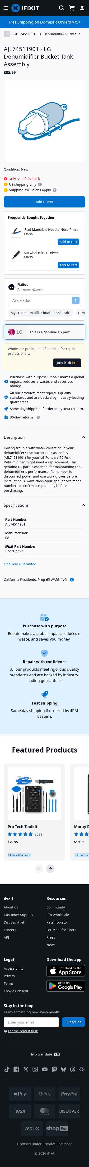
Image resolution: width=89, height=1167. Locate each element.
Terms (9, 983)
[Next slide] (50, 868)
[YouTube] (45, 1069)
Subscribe (73, 1022)
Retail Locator (57, 922)
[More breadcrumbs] (7, 34)
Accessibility (13, 968)
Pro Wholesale (58, 914)
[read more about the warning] (72, 579)
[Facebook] (16, 1069)
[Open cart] (72, 8)
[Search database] (61, 8)
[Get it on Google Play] (66, 986)
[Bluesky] (63, 1069)
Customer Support (18, 914)
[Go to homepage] (27, 8)
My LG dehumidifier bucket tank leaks (40, 313)
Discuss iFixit (14, 922)
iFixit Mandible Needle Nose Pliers (51, 229)
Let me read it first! (23, 1031)
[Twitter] (26, 1069)
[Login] (82, 8)
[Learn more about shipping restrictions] (40, 184)
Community (56, 907)
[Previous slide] (39, 868)
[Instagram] (35, 1069)
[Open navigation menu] (5, 8)
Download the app (64, 959)
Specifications (16, 505)
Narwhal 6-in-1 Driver (41, 253)
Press (51, 937)
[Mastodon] (54, 1069)
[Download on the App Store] (66, 970)
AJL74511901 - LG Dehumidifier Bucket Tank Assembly (49, 34)
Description (14, 437)
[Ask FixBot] (76, 300)
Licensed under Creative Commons (44, 1144)
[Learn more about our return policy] (38, 417)
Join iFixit (67, 362)
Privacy (9, 976)
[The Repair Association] (82, 1069)
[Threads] (72, 1069)
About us (11, 907)
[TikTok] (7, 1069)
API (6, 937)
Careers (10, 930)
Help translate (40, 1054)
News (51, 945)
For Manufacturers (61, 930)
